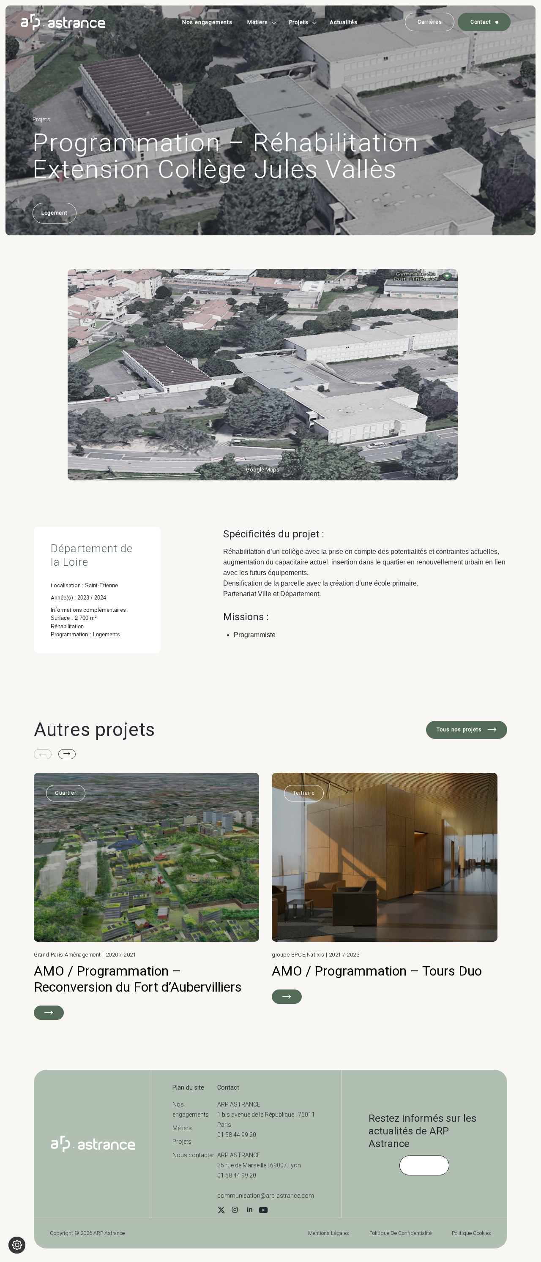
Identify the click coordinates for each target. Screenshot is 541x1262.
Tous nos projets (460, 730)
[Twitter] (221, 1211)
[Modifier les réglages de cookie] (16, 1245)
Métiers (257, 22)
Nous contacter (193, 1155)
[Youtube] (263, 1211)
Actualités (344, 22)
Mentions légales (328, 1233)
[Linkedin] (249, 1211)
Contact (480, 22)
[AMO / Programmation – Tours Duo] (384, 888)
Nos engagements (207, 22)
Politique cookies (471, 1233)
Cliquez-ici (424, 1165)
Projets (299, 22)
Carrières (430, 22)
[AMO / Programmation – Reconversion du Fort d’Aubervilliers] (146, 896)
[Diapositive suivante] (67, 754)
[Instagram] (234, 1211)
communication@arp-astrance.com (265, 1195)
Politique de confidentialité (400, 1233)
